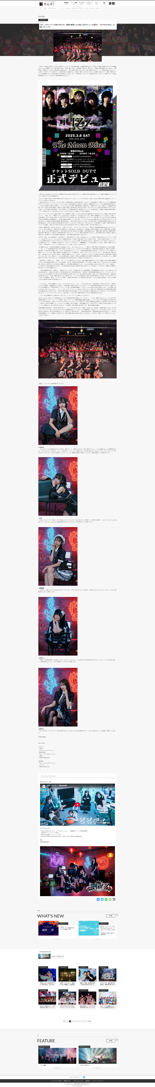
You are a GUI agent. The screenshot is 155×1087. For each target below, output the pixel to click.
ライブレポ (81, 3)
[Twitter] (102, 899)
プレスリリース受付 (56, 1080)
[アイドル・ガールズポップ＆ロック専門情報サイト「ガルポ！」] (46, 4)
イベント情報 (74, 3)
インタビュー (89, 3)
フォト (96, 3)
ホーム (40, 8)
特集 (104, 3)
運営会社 (88, 1080)
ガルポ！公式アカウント (76, 1077)
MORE (110, 915)
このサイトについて (78, 1080)
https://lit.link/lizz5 (44, 841)
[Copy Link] (114, 899)
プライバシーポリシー (98, 1080)
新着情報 (66, 3)
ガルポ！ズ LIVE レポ (52, 8)
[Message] (110, 899)
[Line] (106, 899)
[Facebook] (98, 899)
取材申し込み (67, 1080)
